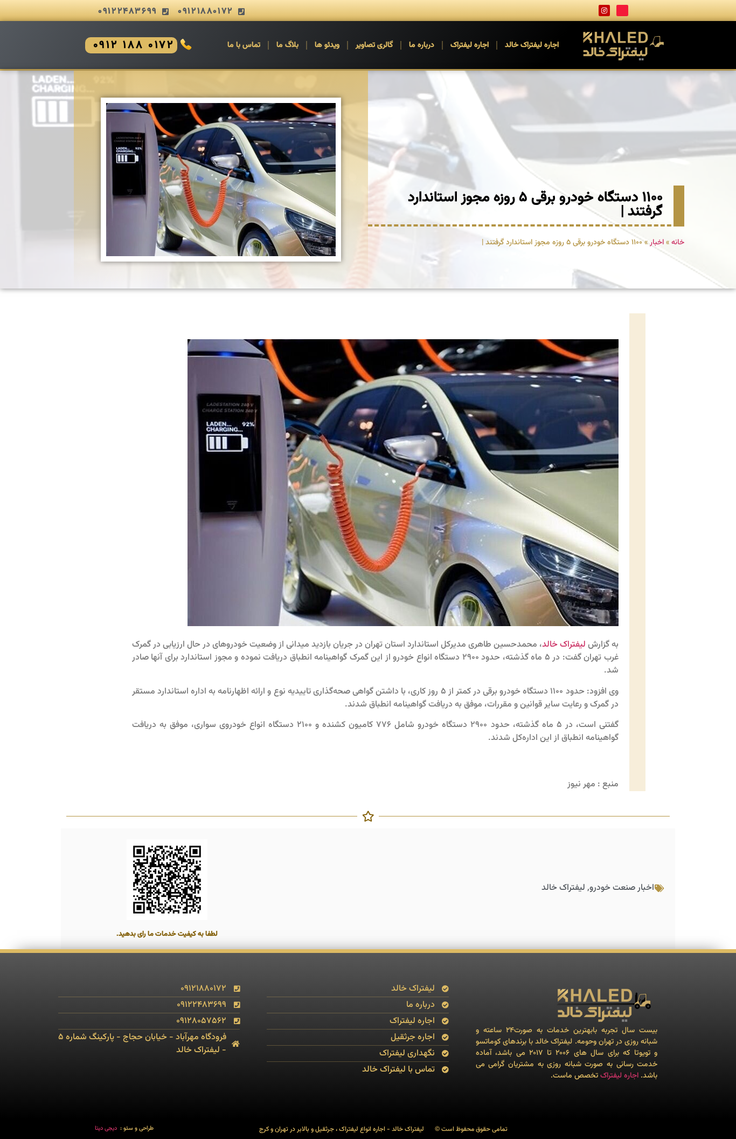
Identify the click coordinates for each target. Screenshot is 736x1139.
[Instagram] (604, 11)
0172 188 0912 (134, 45)
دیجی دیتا (106, 1128)
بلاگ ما (287, 45)
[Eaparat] (622, 11)
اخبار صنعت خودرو (621, 888)
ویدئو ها (327, 45)
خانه (677, 242)
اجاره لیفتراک (469, 45)
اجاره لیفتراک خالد (532, 45)
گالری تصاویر (374, 45)
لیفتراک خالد (564, 644)
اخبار (657, 242)
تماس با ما (243, 45)
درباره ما (421, 45)
